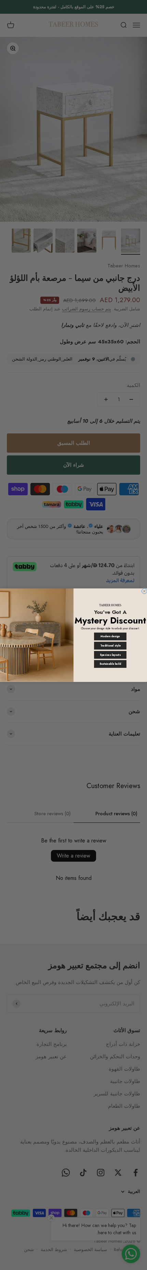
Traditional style (110, 646)
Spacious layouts (110, 654)
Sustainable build (110, 664)
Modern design (110, 636)
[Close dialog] (144, 591)
